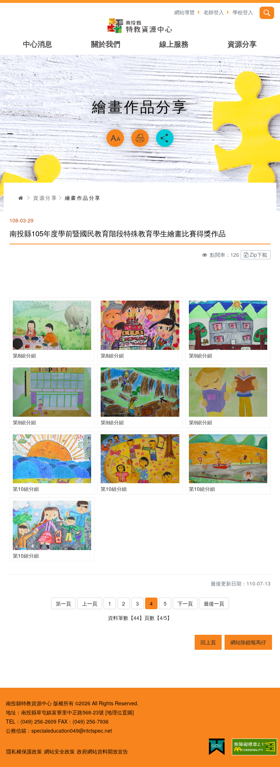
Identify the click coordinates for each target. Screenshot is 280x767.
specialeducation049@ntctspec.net (71, 730)
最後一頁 (214, 603)
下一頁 (185, 603)
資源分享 (242, 43)
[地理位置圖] (119, 712)
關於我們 (105, 43)
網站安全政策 (59, 751)
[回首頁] (139, 26)
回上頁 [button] (208, 642)
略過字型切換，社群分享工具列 (140, 119)
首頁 (20, 198)
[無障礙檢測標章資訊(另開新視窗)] (254, 747)
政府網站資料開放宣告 (102, 751)
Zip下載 (258, 254)
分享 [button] (165, 138)
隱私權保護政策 (24, 751)
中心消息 (37, 43)
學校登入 (243, 12)
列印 (140, 138)
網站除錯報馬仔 (248, 642)
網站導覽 (184, 12)
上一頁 (89, 603)
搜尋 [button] (267, 13)
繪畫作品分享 (83, 197)
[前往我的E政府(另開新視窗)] (217, 747)
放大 (115, 138)
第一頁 (63, 603)
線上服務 (173, 43)
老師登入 (213, 12)
